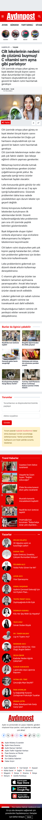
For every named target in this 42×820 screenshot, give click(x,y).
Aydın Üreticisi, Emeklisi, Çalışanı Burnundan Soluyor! (25, 555)
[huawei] (21, 796)
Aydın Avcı (18, 576)
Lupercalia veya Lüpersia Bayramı (24, 671)
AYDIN (4, 25)
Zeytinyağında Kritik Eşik (24, 602)
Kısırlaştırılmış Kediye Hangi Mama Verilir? (10, 383)
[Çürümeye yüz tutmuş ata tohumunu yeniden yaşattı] (31, 354)
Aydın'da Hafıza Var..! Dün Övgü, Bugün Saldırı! (24, 648)
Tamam (29, 817)
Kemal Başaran (20, 586)
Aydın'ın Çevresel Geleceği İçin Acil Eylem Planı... (26, 590)
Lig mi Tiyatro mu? (21, 637)
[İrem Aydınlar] (6, 692)
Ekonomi (29, 770)
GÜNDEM (14, 25)
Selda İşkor (18, 655)
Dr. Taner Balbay (21, 634)
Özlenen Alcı (19, 564)
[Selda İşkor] (6, 658)
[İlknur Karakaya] (6, 669)
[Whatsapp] (38, 735)
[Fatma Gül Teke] (6, 681)
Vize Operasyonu (20, 579)
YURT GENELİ (27, 25)
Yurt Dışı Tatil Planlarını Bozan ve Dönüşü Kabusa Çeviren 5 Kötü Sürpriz (31, 385)
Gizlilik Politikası (19, 776)
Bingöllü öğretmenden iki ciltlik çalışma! (30, 344)
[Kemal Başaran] (6, 589)
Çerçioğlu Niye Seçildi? (23, 682)
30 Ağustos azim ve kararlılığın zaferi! (22, 544)
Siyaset (35, 768)
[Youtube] (25, 735)
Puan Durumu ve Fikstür (14, 753)
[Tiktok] (30, 735)
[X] (8, 735)
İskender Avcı (19, 644)
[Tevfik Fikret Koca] (6, 600)
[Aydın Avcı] (6, 577)
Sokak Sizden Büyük (22, 625)
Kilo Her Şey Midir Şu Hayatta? (26, 614)
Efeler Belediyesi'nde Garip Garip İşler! (25, 705)
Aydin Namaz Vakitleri (13, 748)
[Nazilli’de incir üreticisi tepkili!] (11, 335)
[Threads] (34, 735)
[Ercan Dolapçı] (6, 543)
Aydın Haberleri (10, 768)
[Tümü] (39, 534)
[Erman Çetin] (6, 704)
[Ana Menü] (3, 16)
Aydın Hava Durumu (12, 745)
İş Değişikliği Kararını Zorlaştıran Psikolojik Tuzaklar (26, 694)
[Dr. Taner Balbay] (6, 635)
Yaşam (15, 47)
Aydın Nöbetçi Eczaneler (14, 743)
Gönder (7, 422)
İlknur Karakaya (21, 667)
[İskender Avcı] (6, 646)
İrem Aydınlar (19, 690)
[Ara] (39, 16)
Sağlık (19, 770)
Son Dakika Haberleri (13, 759)
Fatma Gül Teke (20, 679)
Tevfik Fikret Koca (21, 599)
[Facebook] (4, 735)
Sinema (26, 773)
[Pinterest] (12, 735)
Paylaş (7, 122)
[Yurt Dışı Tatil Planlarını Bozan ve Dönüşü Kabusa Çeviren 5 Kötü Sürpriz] (31, 374)
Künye (34, 773)
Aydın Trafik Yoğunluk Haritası (16, 751)
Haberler (6, 47)
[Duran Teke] (6, 554)
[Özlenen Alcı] (6, 566)
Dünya (16, 773)
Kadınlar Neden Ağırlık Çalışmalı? (23, 659)
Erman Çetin (19, 701)
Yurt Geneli (23, 768)
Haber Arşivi (9, 761)
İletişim (7, 776)
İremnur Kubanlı (21, 611)
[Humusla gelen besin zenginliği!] (11, 354)
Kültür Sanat (8, 770)
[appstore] (21, 782)
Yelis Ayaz (17, 622)
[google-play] (21, 789)
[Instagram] (17, 735)
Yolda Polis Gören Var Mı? (24, 567)
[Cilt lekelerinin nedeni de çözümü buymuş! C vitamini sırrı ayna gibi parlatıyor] (21, 107)
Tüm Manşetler (10, 756)
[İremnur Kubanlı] (6, 612)
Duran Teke (18, 552)
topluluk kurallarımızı (24, 431)
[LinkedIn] (21, 735)
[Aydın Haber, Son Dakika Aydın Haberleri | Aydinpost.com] (21, 16)
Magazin (7, 773)
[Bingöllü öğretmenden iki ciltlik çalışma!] (31, 335)
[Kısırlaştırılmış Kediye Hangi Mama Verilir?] (11, 374)
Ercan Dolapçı (20, 540)
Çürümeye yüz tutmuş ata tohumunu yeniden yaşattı (30, 363)
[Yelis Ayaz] (6, 623)
